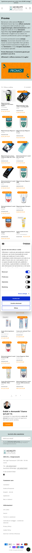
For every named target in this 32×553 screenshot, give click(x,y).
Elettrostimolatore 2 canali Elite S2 (8, 207)
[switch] (27, 277)
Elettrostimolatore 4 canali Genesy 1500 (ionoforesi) (23, 382)
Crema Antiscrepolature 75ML (7, 331)
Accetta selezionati (16, 303)
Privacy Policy (7, 526)
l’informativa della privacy (13, 441)
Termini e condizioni (9, 517)
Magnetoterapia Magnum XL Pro (23, 131)
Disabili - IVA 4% (8, 492)
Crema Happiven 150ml (22, 356)
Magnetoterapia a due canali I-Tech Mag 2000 (22, 106)
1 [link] (11, 395)
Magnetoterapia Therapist (23, 206)
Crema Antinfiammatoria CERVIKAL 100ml (8, 382)
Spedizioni (6, 496)
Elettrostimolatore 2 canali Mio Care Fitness (8, 181)
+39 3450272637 (11, 466)
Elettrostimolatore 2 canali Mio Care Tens (23, 156)
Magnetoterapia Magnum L (8, 130)
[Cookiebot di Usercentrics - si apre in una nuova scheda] (23, 244)
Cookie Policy (7, 530)
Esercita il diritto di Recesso (11, 533)
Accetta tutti (16, 298)
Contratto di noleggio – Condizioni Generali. (13, 522)
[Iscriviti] (29, 438)
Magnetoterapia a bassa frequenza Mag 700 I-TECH (8, 156)
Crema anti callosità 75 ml (23, 331)
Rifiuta (16, 308)
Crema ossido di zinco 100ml (22, 232)
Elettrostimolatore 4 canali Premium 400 (8, 357)
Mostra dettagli (22, 293)
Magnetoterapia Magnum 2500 (23, 181)
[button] (2, 8)
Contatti (8, 424)
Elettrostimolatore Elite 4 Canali (8, 232)
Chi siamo (6, 509)
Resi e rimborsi (7, 499)
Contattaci (6, 484)
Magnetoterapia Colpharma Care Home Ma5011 (7, 104)
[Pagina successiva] (20, 395)
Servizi (5, 513)
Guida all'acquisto (8, 488)
